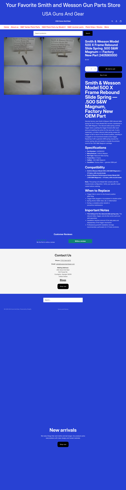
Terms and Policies (63, 309)
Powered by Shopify (25, 309)
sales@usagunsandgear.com (65, 264)
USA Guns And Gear (13, 309)
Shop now (63, 286)
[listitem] (106, 27)
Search (88, 33)
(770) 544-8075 (65, 260)
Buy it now (103, 75)
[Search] (112, 21)
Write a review (80, 241)
